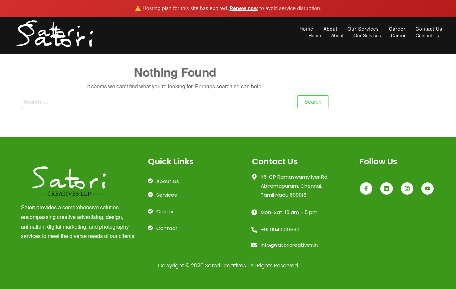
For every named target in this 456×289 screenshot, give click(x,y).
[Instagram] (407, 188)
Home (306, 28)
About (330, 28)
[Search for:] (175, 102)
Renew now (244, 8)
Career (397, 28)
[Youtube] (427, 188)
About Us (167, 181)
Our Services (363, 28)
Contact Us (429, 28)
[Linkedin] (386, 188)
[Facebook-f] (366, 188)
